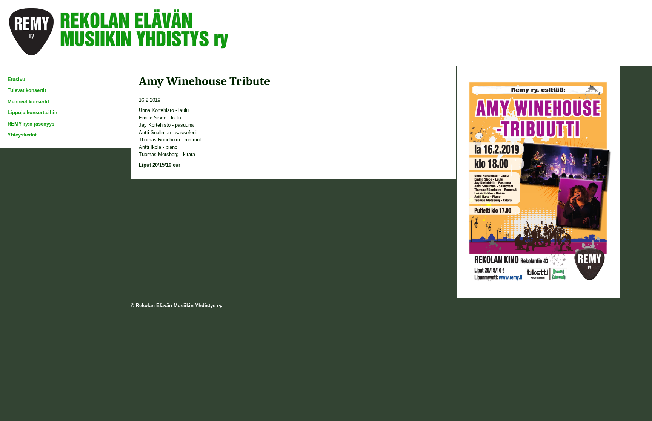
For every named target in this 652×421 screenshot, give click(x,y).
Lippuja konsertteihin (32, 112)
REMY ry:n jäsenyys (31, 124)
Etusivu (16, 79)
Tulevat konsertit (27, 90)
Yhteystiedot (22, 135)
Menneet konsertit (28, 101)
